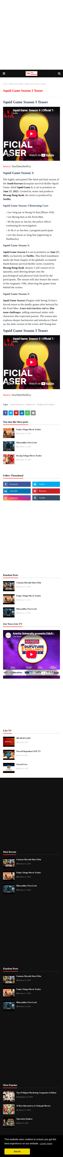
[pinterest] (46, 491)
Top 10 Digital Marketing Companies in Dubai (36, 1092)
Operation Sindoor (24, 1119)
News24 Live (21, 764)
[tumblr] (46, 497)
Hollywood (30, 404)
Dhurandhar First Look (26, 442)
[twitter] (46, 484)
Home (5, 84)
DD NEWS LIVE (23, 738)
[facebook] (17, 484)
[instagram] (17, 497)
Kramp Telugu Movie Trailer (29, 456)
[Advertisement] (31, 35)
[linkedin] (17, 491)
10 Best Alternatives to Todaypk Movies (33, 1106)
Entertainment (16, 404)
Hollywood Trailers (16, 84)
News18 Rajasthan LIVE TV (28, 751)
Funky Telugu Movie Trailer (28, 429)
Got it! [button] (17, 1151)
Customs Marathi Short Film (28, 583)
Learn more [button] (46, 1143)
